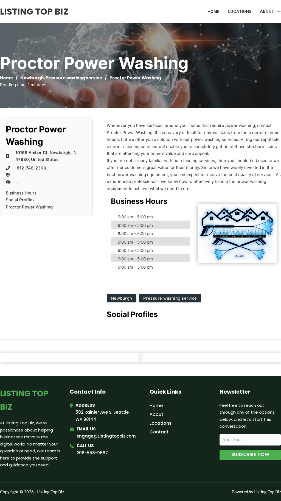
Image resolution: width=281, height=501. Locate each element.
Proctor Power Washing (29, 207)
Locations (240, 11)
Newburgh (32, 78)
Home (213, 11)
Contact (159, 432)
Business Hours (21, 193)
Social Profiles (20, 199)
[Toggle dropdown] (279, 12)
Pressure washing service (74, 78)
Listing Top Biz (34, 11)
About (156, 414)
